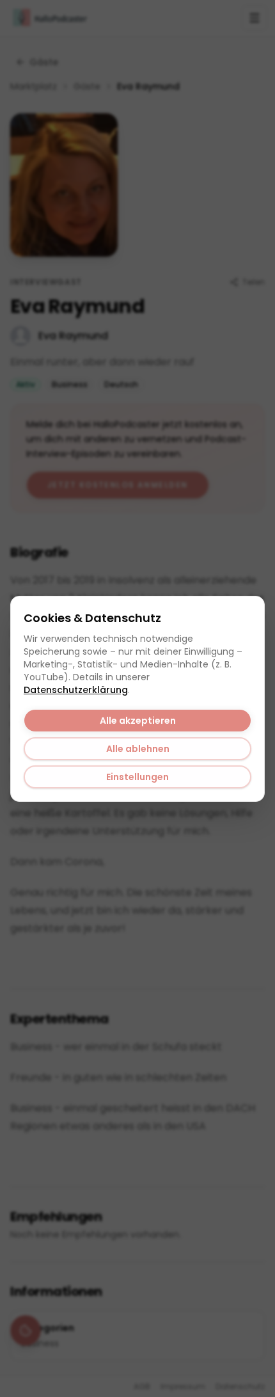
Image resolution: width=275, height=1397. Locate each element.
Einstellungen (137, 776)
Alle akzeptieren (138, 720)
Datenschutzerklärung (76, 689)
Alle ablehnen (137, 748)
